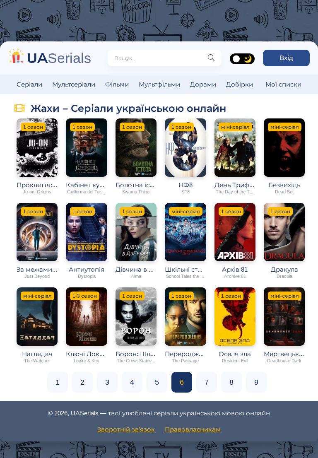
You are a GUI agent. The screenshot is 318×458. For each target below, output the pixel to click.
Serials (59, 57)
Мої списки (283, 84)
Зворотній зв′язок (126, 429)
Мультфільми (159, 84)
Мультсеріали (73, 84)
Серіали (29, 84)
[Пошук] (211, 58)
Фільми (117, 84)
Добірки (239, 84)
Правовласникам (193, 429)
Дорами (203, 84)
